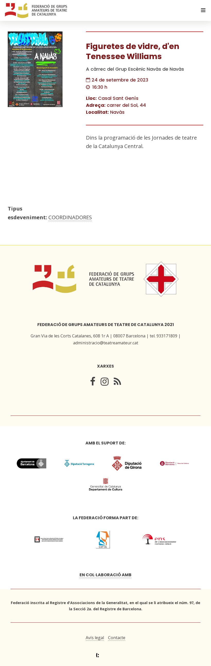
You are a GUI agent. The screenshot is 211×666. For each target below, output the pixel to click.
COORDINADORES (70, 217)
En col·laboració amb (105, 575)
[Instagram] (105, 382)
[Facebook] (92, 382)
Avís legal (95, 637)
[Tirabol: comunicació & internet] (105, 655)
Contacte (116, 637)
